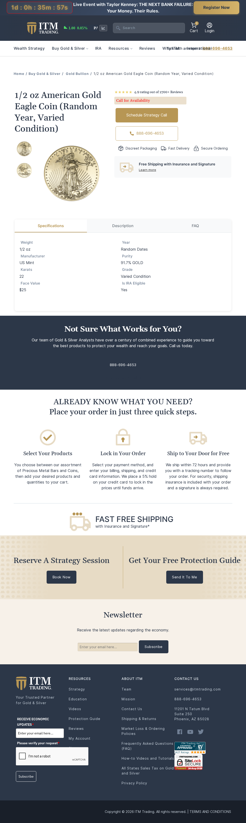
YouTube (190, 732)
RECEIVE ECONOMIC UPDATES (33, 721)
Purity (127, 256)
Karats (26, 269)
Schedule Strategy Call (146, 115)
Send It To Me (184, 577)
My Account (80, 738)
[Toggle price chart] (103, 28)
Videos (75, 709)
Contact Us (132, 709)
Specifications (51, 226)
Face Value (30, 283)
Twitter (201, 732)
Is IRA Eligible (133, 283)
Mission (128, 699)
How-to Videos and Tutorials (148, 758)
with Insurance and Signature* (122, 526)
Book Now (61, 577)
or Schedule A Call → (123, 378)
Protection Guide (84, 719)
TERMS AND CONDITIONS (210, 812)
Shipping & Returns (139, 719)
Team (126, 689)
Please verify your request (38, 743)
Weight (27, 242)
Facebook (180, 732)
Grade (127, 269)
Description (123, 226)
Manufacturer (33, 256)
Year (126, 242)
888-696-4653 (218, 48)
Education (78, 699)
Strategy (77, 689)
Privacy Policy (134, 783)
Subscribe (26, 776)
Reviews (76, 729)
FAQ (195, 226)
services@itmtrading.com (197, 689)
